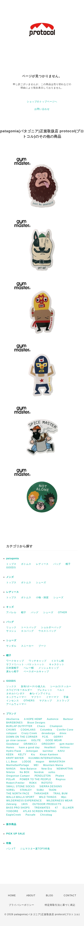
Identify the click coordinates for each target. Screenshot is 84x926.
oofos (51, 772)
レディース (42, 564)
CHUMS (11, 729)
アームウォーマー (16, 704)
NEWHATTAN (65, 768)
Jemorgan (32, 751)
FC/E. (45, 736)
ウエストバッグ (47, 631)
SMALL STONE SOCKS (20, 786)
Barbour (68, 719)
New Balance (28, 768)
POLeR (10, 779)
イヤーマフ (52, 697)
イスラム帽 (57, 660)
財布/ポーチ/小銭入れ (33, 686)
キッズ (10, 607)
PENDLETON (43, 775)
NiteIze (10, 772)
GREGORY (48, 744)
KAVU (61, 751)
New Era (46, 768)
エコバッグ (27, 631)
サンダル (11, 645)
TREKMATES (42, 807)
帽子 (68, 564)
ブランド (11, 713)
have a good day (29, 747)
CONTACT (70, 895)
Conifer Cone (65, 729)
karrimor (48, 751)
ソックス (11, 686)
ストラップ (63, 700)
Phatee (59, 775)
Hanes (10, 747)
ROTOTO (46, 783)
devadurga (48, 733)
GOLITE (36, 740)
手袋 (66, 697)
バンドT (10, 848)
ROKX (33, 783)
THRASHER (41, 793)
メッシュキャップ (48, 668)
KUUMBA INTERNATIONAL (45, 758)
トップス (11, 564)
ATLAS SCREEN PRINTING (40, 811)
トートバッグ (28, 627)
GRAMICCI (30, 744)
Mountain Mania (53, 765)
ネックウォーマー (16, 697)
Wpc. (64, 797)
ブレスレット (44, 690)
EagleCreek (13, 814)
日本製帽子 (12, 668)
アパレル (11, 612)
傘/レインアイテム (40, 693)
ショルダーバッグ (51, 627)
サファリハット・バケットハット (25, 664)
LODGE (26, 761)
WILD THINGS (47, 797)
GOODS (11, 567)
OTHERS (29, 700)
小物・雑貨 (42, 597)
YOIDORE (12, 811)
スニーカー (27, 645)
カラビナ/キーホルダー (19, 690)
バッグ (57, 564)
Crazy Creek (29, 733)
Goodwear (12, 744)
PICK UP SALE (15, 833)
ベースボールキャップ (36, 671)
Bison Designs (36, 722)
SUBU (40, 790)
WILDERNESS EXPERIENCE (24, 800)
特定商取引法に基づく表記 (60, 905)
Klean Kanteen (49, 754)
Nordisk (39, 772)
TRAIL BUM (60, 793)
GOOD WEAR (54, 740)
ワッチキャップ (37, 660)
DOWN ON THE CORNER (22, 736)
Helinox (65, 747)
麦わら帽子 (12, 671)
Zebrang (11, 804)
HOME (12, 895)
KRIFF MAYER (15, 758)
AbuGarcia (12, 719)
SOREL (10, 790)
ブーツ (42, 645)
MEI (36, 765)
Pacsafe (31, 814)
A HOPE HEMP (33, 719)
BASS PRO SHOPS (18, 807)
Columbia (46, 729)
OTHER (62, 612)
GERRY (58, 736)
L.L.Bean (11, 761)
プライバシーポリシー (21, 905)
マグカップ (45, 700)
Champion (56, 726)
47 (56, 807)
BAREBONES (14, 722)
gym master (67, 744)
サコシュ (11, 631)
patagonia (12, 558)
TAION (52, 790)
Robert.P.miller (15, 783)
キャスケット (56, 664)
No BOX (24, 772)
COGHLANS (28, 729)
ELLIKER (68, 807)
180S (24, 804)
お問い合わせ (42, 109)
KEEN (9, 754)
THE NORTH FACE (17, 793)
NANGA (11, 768)
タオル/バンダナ (15, 693)
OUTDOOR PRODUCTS (46, 804)
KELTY (22, 754)
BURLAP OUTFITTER (19, 726)
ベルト (61, 690)
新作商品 (11, 824)
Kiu (33, 754)
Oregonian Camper (18, 775)
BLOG (49, 895)
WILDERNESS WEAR (59, 800)
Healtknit (49, 747)
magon (40, 761)
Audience (53, 719)
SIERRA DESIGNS (50, 786)
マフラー (36, 697)
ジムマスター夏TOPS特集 (35, 848)
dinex (63, 733)
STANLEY (26, 790)
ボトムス (26, 564)
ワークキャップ (15, 660)
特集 (8, 843)
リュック (11, 627)
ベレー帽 (29, 668)
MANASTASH (57, 761)
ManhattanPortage (17, 765)
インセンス (12, 700)
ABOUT (30, 895)
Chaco (41, 726)
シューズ (41, 582)
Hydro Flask (13, 751)
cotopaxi (11, 733)
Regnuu (61, 779)
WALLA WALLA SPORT (20, 797)
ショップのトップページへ (42, 101)
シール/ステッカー (60, 686)
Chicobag (46, 814)
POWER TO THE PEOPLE (35, 779)
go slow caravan (16, 740)
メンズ (10, 577)
